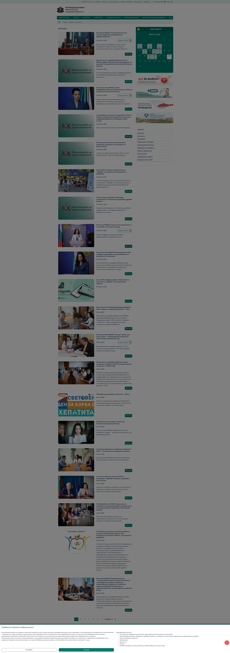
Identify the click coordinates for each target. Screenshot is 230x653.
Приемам (86, 650)
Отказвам (29, 650)
